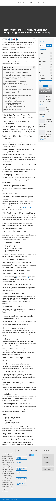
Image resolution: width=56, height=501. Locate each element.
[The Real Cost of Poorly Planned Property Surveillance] (42, 109)
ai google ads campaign (21, 478)
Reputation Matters (10, 107)
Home (40, 72)
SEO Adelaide (46, 457)
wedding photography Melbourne (21, 469)
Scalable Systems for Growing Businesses (15, 91)
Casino (40, 56)
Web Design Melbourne (48, 465)
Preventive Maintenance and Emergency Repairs (16, 81)
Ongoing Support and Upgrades (12, 100)
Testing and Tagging (10, 98)
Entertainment (33, 2)
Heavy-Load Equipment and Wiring (13, 97)
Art (28, 2)
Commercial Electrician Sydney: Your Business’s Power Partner (18, 89)
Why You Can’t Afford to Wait (11, 111)
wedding (18, 472)
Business (15, 2)
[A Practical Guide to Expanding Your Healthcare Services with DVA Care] (42, 132)
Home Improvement (43, 61)
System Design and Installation (12, 80)
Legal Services (42, 78)
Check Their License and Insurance (13, 103)
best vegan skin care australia (21, 484)
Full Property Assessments (11, 78)
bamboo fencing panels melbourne (21, 465)
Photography (41, 2)
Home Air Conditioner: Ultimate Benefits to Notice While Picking (45, 90)
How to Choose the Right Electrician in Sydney (14, 101)
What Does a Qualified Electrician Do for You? (14, 77)
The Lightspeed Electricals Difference (12, 109)
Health (20, 2)
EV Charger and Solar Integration (13, 87)
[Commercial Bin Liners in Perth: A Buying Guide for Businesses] (42, 121)
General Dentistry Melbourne (20, 458)
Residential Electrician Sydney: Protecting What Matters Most (18, 84)
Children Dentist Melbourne (20, 462)
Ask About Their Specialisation (12, 104)
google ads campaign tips (21, 475)
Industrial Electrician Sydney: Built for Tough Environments (17, 95)
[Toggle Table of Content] (33, 67)
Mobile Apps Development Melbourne (47, 468)
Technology (41, 69)
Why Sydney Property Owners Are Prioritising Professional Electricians (17, 70)
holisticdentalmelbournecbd (22, 454)
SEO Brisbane (46, 462)
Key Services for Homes (11, 86)
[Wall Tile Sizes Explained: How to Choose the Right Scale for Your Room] (42, 97)
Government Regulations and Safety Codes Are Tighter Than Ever (19, 75)
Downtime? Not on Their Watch (12, 94)
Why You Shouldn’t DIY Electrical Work (13, 83)
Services (40, 67)
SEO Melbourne (47, 454)
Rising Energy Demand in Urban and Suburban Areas (17, 72)
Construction (41, 75)
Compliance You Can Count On (12, 92)
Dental (40, 64)
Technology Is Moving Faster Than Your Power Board (17, 74)
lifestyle (24, 2)
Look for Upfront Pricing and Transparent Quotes (16, 106)
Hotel (47, 2)
